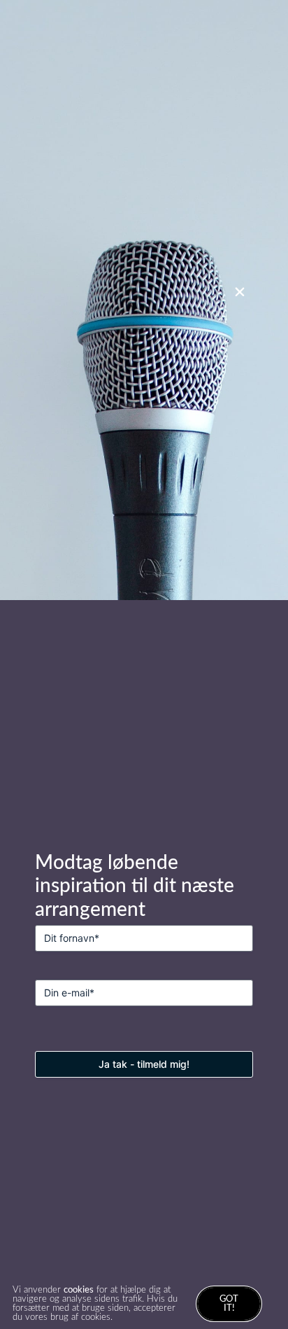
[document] (144, 664)
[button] (239, 292)
